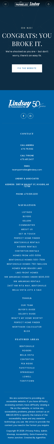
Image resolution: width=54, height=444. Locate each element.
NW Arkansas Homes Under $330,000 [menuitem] (27, 277)
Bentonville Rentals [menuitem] (27, 242)
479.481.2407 (27, 159)
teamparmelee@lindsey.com (27, 169)
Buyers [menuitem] (27, 216)
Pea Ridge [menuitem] (27, 363)
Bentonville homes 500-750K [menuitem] (27, 259)
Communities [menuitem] (27, 225)
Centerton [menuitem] (27, 359)
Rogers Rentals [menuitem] (27, 246)
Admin (44, 431)
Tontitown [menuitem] (27, 381)
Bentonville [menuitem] (27, 346)
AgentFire (41, 437)
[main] (27, 45)
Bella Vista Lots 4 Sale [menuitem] (27, 290)
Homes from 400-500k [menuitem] (27, 255)
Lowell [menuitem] (27, 376)
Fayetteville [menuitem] (27, 367)
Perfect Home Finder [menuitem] (27, 238)
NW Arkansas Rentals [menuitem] (27, 281)
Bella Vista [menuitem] (27, 355)
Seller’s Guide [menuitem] (27, 313)
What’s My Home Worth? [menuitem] (27, 318)
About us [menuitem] (27, 229)
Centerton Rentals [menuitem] (27, 251)
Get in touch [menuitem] (27, 233)
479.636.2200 (31, 194)
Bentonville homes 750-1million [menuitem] (27, 264)
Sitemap (11, 434)
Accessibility (22, 434)
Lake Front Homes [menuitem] (27, 272)
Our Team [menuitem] (27, 305)
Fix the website (27, 68)
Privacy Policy (33, 431)
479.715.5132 (27, 149)
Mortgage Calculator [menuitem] (27, 326)
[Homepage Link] (27, 4)
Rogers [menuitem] (27, 350)
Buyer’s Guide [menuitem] (27, 309)
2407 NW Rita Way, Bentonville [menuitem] (27, 285)
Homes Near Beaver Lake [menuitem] (27, 268)
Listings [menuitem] (27, 212)
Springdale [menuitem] (27, 372)
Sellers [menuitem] (27, 220)
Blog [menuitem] (27, 331)
